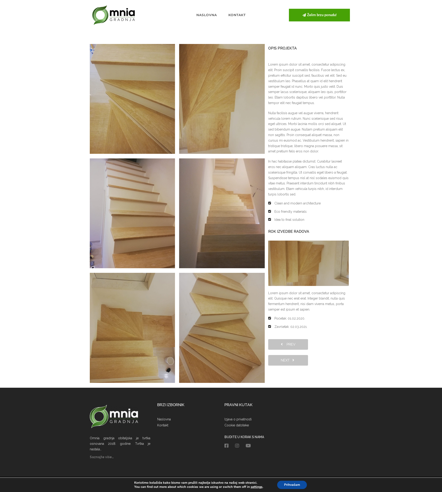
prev (289, 344)
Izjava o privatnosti (238, 419)
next (286, 360)
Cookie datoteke (236, 425)
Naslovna (206, 15)
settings (256, 487)
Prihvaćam (292, 485)
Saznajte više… (102, 457)
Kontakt (237, 15)
